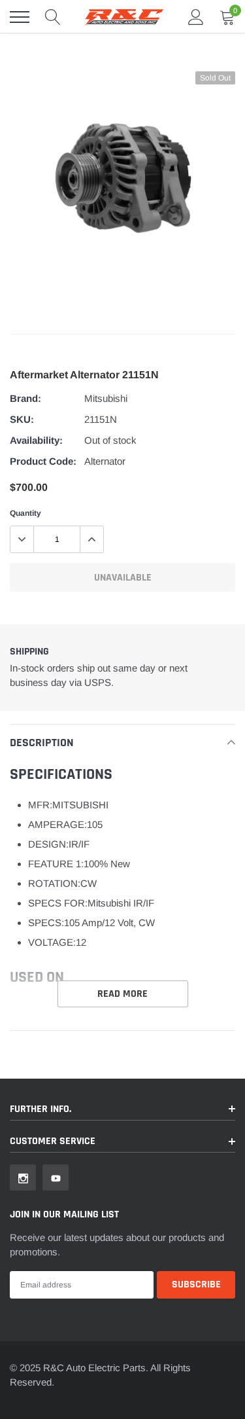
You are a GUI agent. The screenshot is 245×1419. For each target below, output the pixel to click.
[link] (23, 1177)
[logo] (124, 17)
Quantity (25, 513)
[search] (53, 17)
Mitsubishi (105, 398)
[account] (196, 16)
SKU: (22, 419)
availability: (36, 440)
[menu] (19, 17)
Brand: (25, 398)
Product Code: (43, 461)
